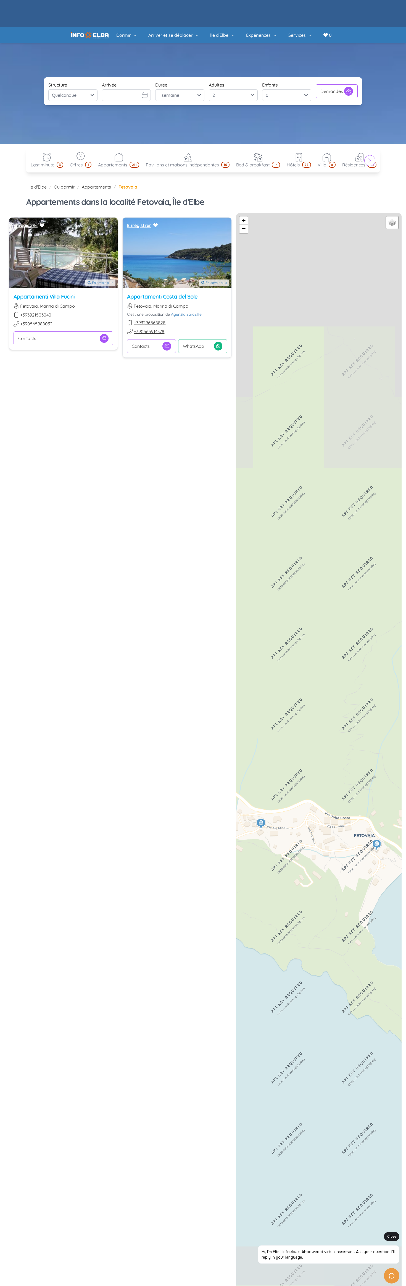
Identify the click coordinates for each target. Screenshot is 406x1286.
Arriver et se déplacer (170, 8)
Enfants (270, 57)
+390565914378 (149, 304)
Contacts (27, 311)
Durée (161, 57)
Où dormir (64, 159)
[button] (377, 818)
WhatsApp (193, 319)
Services (297, 8)
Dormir (123, 8)
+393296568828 (149, 295)
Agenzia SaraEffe (186, 286)
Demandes (331, 64)
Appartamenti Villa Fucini (44, 269)
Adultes (216, 57)
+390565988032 (36, 296)
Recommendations (208, 1270)
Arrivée (109, 57)
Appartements (96, 159)
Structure (57, 57)
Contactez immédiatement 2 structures (303, 1270)
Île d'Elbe (219, 8)
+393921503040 (35, 287)
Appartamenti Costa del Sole (162, 269)
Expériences (258, 8)
